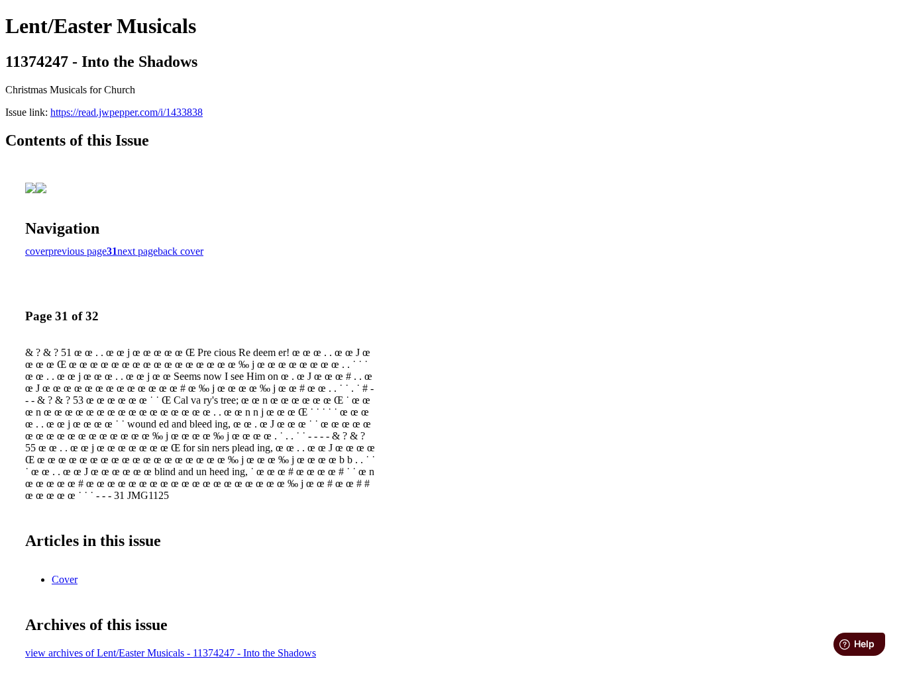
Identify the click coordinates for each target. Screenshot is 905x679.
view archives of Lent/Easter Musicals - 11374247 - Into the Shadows (170, 652)
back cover (180, 251)
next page (137, 251)
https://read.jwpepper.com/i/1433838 (126, 112)
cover (36, 251)
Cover (65, 579)
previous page (77, 251)
